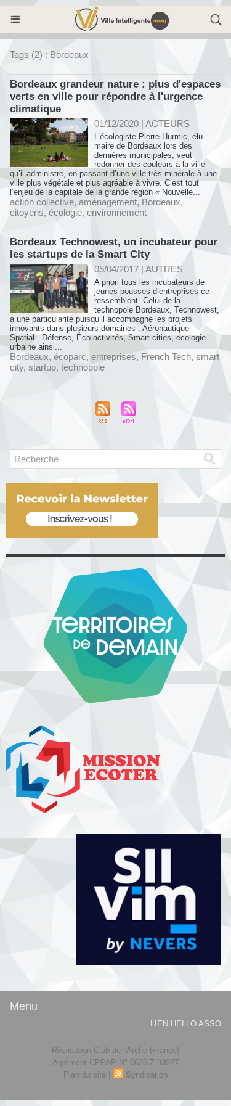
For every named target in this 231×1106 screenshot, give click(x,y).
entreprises (113, 356)
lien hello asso (185, 1023)
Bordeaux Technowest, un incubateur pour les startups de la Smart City (113, 248)
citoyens (27, 212)
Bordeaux (161, 202)
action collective (42, 202)
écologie (65, 212)
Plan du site (84, 1074)
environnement (117, 212)
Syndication (147, 1074)
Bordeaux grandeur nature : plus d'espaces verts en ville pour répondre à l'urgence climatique (115, 96)
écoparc (70, 356)
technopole (83, 367)
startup (42, 367)
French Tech (166, 356)
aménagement (108, 202)
